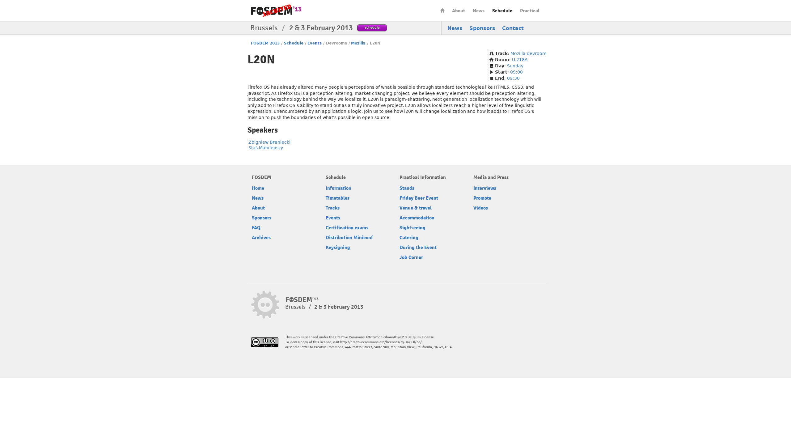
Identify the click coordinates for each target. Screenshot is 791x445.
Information (338, 188)
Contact (513, 28)
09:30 (513, 78)
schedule (372, 27)
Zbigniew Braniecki (269, 142)
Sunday (515, 65)
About (458, 11)
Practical (529, 11)
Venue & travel (416, 208)
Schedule (502, 11)
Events (314, 43)
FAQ (256, 228)
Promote (482, 198)
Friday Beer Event (419, 198)
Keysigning (338, 247)
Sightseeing (412, 228)
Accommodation (417, 218)
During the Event (418, 247)
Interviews (484, 188)
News (478, 11)
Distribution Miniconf (349, 238)
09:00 (516, 72)
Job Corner (411, 257)
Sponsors (482, 28)
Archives (261, 238)
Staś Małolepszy (265, 147)
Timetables (337, 198)
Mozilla (358, 43)
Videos (480, 208)
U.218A (520, 59)
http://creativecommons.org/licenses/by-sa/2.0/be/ (381, 342)
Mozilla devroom (528, 53)
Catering (409, 238)
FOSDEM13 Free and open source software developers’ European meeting (276, 10)
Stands (407, 188)
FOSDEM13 (302, 300)
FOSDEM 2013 (265, 43)
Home (442, 10)
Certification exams (347, 228)
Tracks (333, 208)
